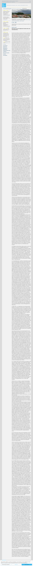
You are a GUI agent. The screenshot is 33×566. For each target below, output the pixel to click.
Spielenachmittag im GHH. (6, 42)
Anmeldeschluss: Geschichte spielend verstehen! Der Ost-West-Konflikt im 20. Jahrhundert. (6, 34)
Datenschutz (9, 2)
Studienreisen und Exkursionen (16, 8)
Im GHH (4, 54)
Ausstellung (5, 45)
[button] (13, 22)
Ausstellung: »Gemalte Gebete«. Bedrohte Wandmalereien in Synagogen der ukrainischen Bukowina (6, 13)
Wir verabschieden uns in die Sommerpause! (6, 29)
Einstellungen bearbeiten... (6, 564)
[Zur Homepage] (4, 5)
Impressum (13, 2)
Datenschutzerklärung (23, 562)
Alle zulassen (27, 564)
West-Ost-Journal (6, 52)
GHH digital (5, 55)
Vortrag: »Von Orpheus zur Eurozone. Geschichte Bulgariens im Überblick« (6, 39)
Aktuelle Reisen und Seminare (6, 51)
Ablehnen (16, 564)
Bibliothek (5, 46)
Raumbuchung (4, 2)
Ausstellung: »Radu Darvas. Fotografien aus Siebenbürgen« (6, 18)
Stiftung (4, 44)
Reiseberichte (25, 8)
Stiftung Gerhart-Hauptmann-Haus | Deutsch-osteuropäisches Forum (17, 5)
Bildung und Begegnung (5, 49)
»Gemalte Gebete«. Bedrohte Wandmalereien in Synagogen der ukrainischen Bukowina (6, 24)
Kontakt (16, 1)
